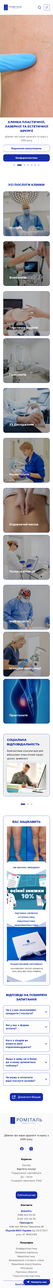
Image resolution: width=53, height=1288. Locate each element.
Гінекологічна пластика (26, 1275)
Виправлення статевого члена (26, 1260)
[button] (36, 1282)
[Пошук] (39, 7)
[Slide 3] (21, 165)
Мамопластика (26, 1256)
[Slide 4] (26, 165)
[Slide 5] (31, 165)
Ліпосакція (26, 1268)
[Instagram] (31, 1148)
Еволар (26, 1165)
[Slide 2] (18, 165)
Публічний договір (26, 1195)
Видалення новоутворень (26, 1264)
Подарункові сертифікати (26, 1172)
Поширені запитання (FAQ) (26, 1180)
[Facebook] (22, 1148)
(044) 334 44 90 (26, 1218)
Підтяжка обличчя (26, 1271)
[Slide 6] (35, 165)
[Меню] (47, 7)
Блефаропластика (26, 1248)
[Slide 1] (14, 165)
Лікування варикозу (26, 1252)
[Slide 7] (38, 165)
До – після (26, 1176)
